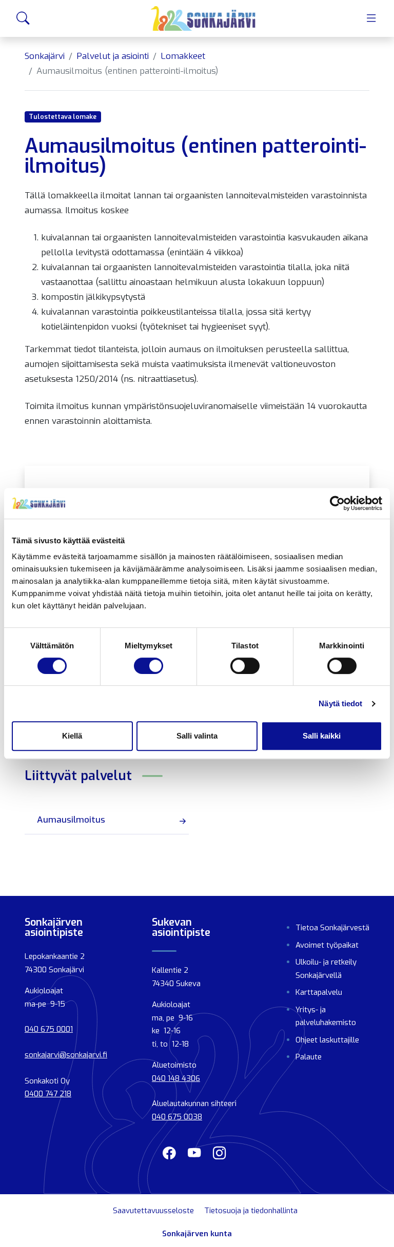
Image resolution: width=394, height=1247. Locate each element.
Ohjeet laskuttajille (327, 1040)
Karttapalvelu (319, 992)
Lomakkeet (183, 56)
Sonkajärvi (45, 56)
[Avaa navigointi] (371, 18)
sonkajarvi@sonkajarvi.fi (66, 1055)
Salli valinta (197, 735)
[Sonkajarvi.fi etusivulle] (203, 18)
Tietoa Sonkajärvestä (332, 928)
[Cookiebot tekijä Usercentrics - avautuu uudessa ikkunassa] (337, 503)
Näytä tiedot (340, 703)
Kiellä (72, 735)
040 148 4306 (176, 1078)
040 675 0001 (49, 1029)
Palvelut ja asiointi (112, 56)
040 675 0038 (177, 1117)
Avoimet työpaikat (327, 945)
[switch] (148, 666)
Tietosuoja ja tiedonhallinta (251, 1210)
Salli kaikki (322, 735)
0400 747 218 (48, 1094)
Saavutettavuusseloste (153, 1210)
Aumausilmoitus (71, 820)
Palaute (309, 1057)
